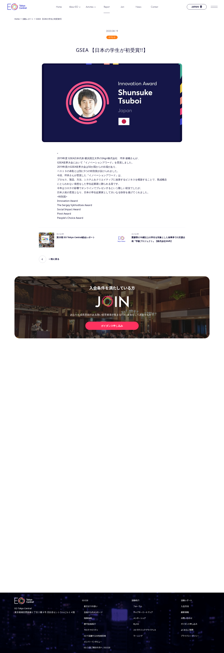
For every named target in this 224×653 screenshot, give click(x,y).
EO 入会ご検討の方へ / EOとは (97, 647)
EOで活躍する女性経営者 (95, 635)
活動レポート (27, 19)
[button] (214, 7)
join (122, 6)
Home (17, 19)
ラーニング (137, 635)
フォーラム (137, 606)
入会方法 (185, 606)
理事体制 (88, 618)
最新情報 (185, 612)
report (107, 6)
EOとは (85, 600)
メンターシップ (139, 618)
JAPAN (195, 6)
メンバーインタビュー (93, 641)
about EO (73, 6)
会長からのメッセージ (93, 612)
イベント (112, 37)
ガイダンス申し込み (112, 325)
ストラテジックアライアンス (144, 629)
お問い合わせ (186, 618)
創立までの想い (90, 606)
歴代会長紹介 (90, 623)
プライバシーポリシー (190, 635)
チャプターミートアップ (143, 612)
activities (89, 6)
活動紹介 (135, 600)
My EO (136, 623)
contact (154, 6)
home (59, 6)
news (138, 6)
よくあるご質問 (187, 629)
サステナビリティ (91, 629)
